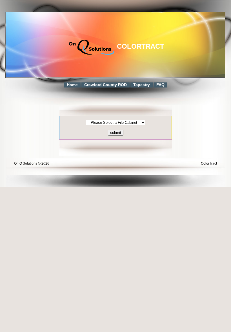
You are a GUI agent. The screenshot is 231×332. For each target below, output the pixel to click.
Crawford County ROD (105, 84)
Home (72, 84)
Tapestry (141, 84)
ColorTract (140, 46)
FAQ (160, 84)
